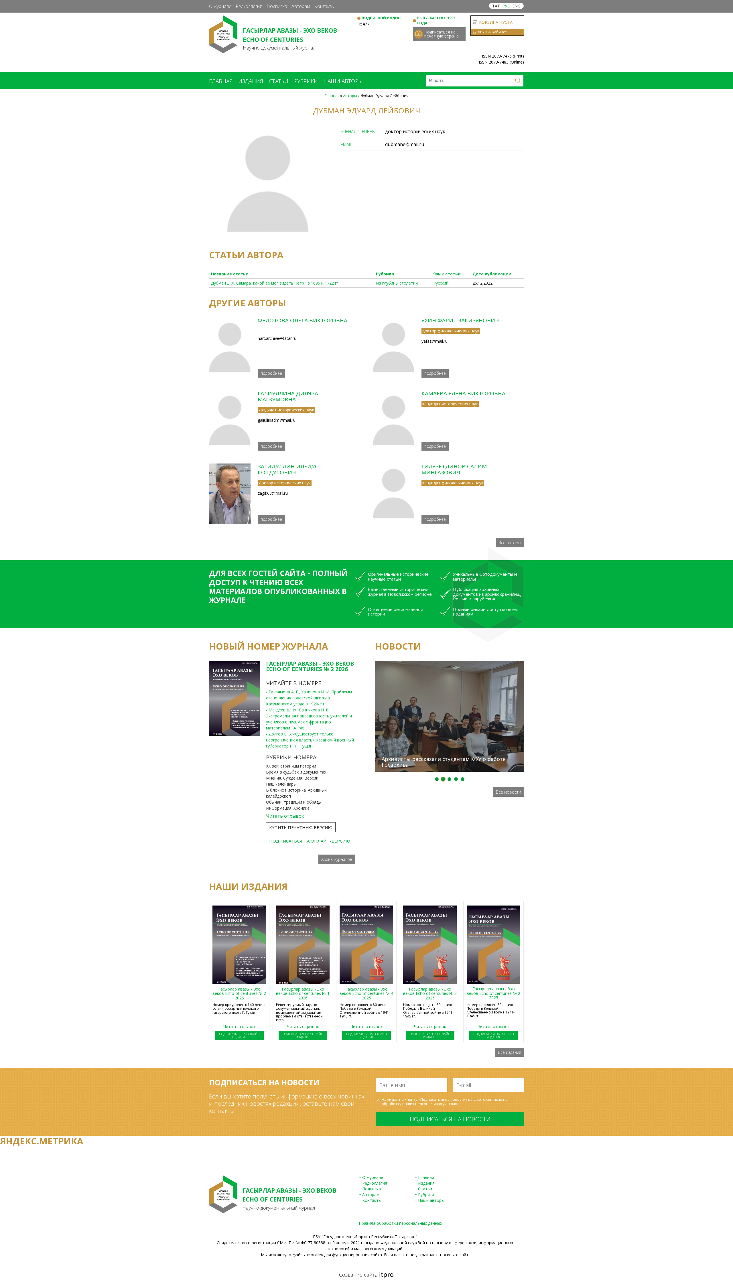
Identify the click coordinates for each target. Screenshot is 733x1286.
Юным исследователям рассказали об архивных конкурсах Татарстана (445, 650)
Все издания (509, 1052)
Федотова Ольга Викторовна (302, 320)
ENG (516, 6)
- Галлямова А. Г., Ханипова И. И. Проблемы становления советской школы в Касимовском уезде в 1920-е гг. (309, 698)
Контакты (324, 6)
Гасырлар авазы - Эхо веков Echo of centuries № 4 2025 (366, 993)
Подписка (277, 6)
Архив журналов (336, 859)
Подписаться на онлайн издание (239, 1035)
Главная (220, 81)
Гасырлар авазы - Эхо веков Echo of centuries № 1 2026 (303, 993)
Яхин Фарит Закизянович (460, 320)
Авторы (350, 95)
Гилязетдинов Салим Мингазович (454, 469)
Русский (440, 283)
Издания (250, 81)
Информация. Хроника (288, 808)
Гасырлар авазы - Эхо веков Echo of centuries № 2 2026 (310, 666)
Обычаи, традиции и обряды (294, 802)
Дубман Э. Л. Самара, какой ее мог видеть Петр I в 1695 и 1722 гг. (275, 283)
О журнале (220, 6)
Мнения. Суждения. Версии (292, 778)
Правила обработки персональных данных (400, 1223)
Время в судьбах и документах (296, 772)
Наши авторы (343, 81)
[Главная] (223, 50)
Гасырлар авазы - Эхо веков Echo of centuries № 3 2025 (430, 993)
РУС (506, 6)
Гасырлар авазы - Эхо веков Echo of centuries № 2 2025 (493, 993)
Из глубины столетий (397, 283)
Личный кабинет (492, 31)
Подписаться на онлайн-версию (309, 841)
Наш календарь (281, 784)
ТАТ (496, 6)
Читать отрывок (285, 816)
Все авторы (509, 542)
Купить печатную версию (300, 827)
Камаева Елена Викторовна (463, 393)
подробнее (271, 373)
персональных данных (436, 1103)
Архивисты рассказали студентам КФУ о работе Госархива (444, 762)
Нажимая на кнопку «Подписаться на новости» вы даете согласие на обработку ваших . (445, 1101)
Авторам (300, 6)
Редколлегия (249, 6)
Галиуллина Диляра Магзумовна (288, 396)
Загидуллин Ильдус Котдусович (288, 469)
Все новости (508, 792)
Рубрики (306, 81)
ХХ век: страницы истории (291, 766)
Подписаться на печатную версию (441, 34)
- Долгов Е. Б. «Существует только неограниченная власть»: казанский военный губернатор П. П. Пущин (310, 740)
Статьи (278, 81)
